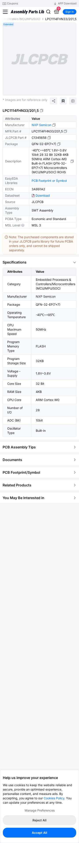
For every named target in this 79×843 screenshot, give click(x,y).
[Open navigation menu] (5, 11)
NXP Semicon (41, 125)
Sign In (69, 11)
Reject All (39, 820)
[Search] (48, 12)
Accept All (39, 832)
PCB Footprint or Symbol (49, 180)
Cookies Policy (54, 798)
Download (43, 195)
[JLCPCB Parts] (27, 8)
